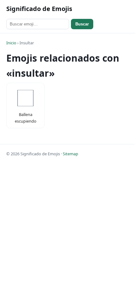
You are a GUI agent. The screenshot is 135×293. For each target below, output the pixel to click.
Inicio (11, 43)
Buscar (82, 24)
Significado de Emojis (39, 8)
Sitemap (70, 154)
